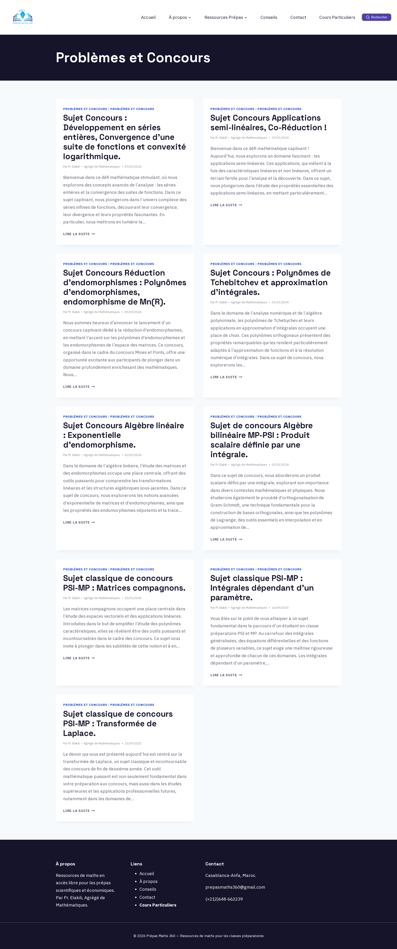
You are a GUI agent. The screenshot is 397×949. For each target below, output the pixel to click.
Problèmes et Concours (85, 109)
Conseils (269, 17)
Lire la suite (79, 233)
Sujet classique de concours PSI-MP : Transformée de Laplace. (118, 723)
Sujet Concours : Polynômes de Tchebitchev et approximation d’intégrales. (270, 282)
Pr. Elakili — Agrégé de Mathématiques (94, 167)
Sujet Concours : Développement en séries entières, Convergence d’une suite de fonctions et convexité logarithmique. (124, 137)
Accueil (148, 17)
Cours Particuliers (337, 17)
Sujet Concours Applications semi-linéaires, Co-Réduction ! (268, 122)
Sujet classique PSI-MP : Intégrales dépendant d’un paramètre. (262, 588)
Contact (298, 17)
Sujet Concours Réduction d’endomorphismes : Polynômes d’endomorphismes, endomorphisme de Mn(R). (124, 287)
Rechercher (379, 17)
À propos (148, 881)
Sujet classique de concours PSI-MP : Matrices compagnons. (124, 583)
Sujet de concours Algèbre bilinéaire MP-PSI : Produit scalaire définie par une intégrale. (261, 439)
